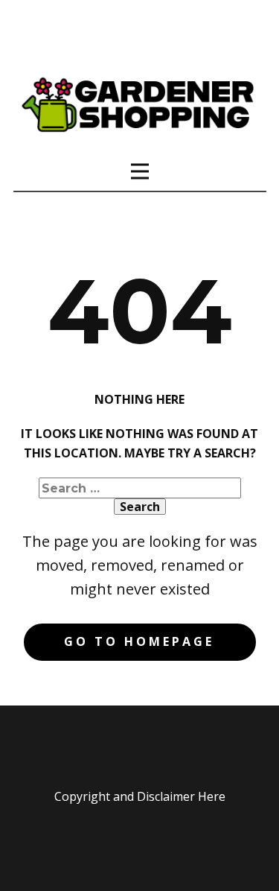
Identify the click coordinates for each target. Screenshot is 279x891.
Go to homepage (139, 641)
